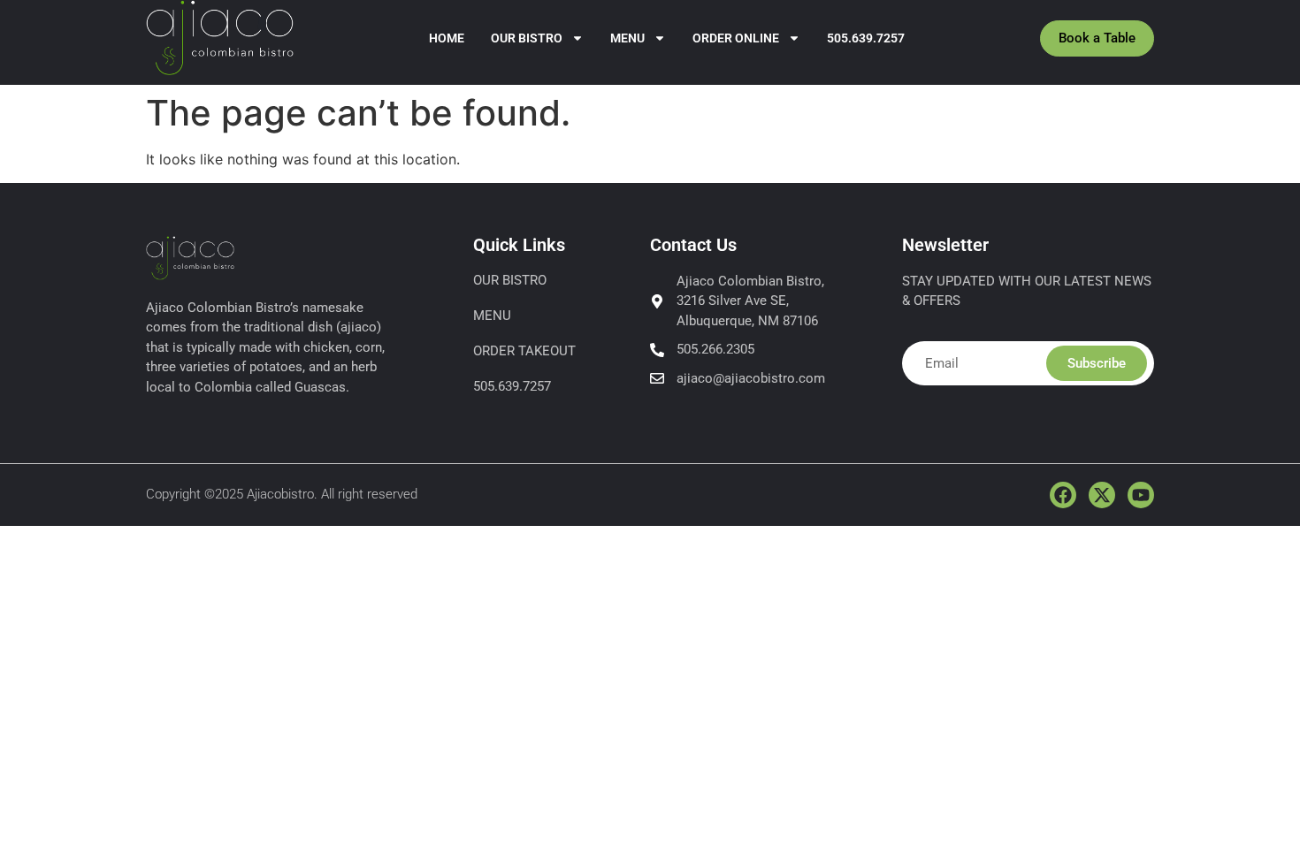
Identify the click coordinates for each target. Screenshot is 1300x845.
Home (446, 38)
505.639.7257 (866, 38)
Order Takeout (524, 351)
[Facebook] (1063, 495)
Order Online (735, 38)
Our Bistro (526, 38)
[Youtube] (1141, 495)
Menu (627, 38)
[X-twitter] (1102, 495)
